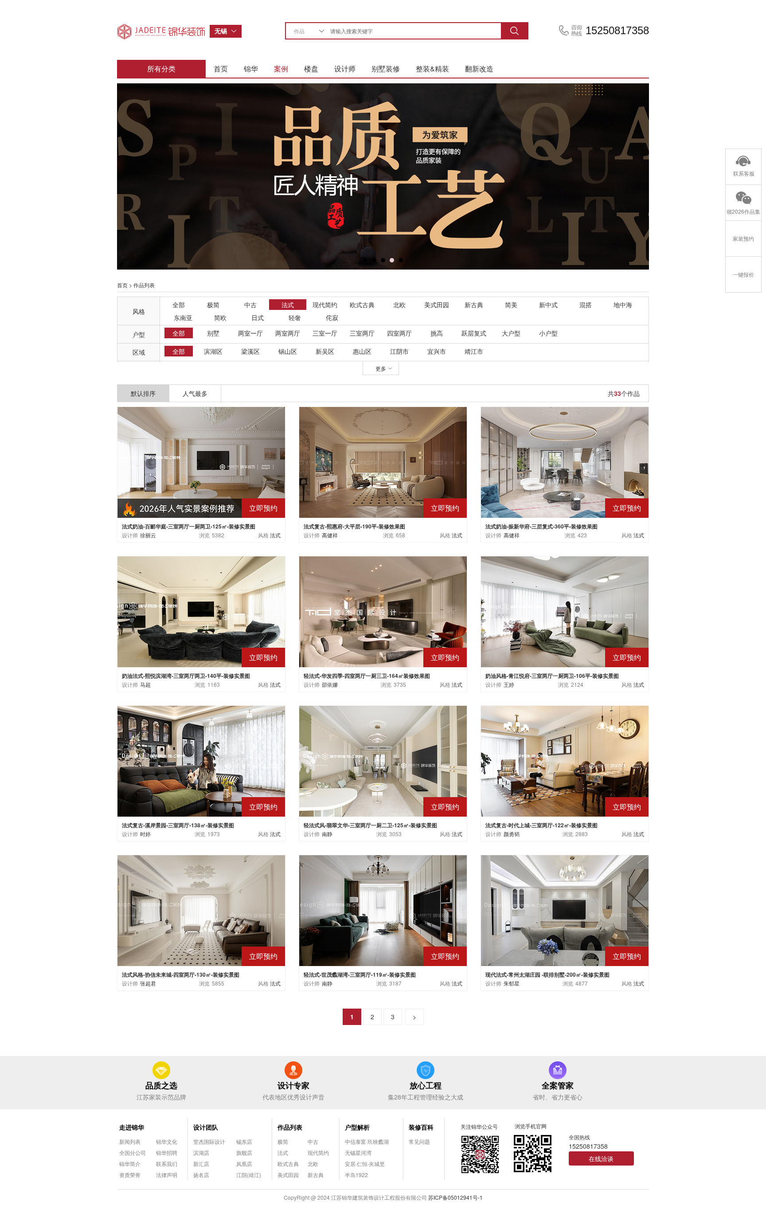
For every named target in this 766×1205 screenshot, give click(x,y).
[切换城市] (236, 31)
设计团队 (205, 1127)
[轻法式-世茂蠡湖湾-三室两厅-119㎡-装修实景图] (383, 909)
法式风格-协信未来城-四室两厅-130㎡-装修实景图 (180, 974)
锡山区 (287, 351)
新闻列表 (130, 1141)
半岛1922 (356, 1174)
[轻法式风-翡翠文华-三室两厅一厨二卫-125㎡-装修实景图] (383, 760)
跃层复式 (473, 333)
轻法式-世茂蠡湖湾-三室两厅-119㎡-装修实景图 (360, 974)
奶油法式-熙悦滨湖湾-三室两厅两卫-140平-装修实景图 (186, 676)
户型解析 (357, 1127)
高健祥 (330, 535)
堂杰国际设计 (209, 1141)
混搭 (585, 304)
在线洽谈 (601, 1158)
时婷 (145, 833)
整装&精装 (432, 68)
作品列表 (289, 1127)
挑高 (436, 333)
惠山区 (362, 351)
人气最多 (195, 393)
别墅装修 (385, 68)
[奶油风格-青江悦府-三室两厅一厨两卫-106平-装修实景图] (565, 610)
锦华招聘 (166, 1152)
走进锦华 (131, 1127)
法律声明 (166, 1174)
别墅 (213, 333)
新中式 (548, 304)
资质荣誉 (130, 1174)
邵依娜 (330, 684)
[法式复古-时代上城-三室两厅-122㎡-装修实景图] (565, 760)
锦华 (251, 68)
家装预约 (743, 238)
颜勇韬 (512, 833)
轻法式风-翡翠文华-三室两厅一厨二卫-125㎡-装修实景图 (370, 825)
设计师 (345, 68)
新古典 (474, 304)
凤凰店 (244, 1163)
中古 (250, 304)
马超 (145, 684)
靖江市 (474, 351)
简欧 (220, 317)
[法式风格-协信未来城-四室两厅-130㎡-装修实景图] (201, 909)
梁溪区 (250, 351)
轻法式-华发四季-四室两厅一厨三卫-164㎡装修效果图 (367, 676)
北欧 (399, 304)
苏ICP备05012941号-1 (455, 1197)
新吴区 (325, 351)
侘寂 (332, 317)
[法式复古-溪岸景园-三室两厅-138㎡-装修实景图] (201, 760)
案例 (281, 68)
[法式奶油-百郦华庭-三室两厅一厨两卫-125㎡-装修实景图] (201, 461)
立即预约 (263, 508)
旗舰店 (244, 1152)
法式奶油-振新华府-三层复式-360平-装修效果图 (541, 526)
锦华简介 (130, 1163)
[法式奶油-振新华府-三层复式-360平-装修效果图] (565, 461)
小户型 (548, 333)
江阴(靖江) (248, 1174)
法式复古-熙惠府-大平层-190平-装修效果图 (354, 526)
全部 (178, 304)
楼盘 (311, 68)
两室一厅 (250, 333)
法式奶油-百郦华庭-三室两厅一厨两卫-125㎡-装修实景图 (188, 526)
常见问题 (419, 1141)
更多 (380, 368)
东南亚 (183, 317)
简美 (511, 304)
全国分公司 (132, 1152)
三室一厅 (325, 333)
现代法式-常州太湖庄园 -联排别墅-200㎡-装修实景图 (547, 974)
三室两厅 (362, 333)
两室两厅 (287, 333)
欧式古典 (362, 304)
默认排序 (143, 393)
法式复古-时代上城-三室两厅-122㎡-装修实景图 (541, 825)
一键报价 (743, 274)
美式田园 (436, 304)
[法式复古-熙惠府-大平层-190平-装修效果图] (383, 461)
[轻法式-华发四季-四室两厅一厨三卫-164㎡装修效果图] (383, 610)
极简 (213, 304)
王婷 (509, 684)
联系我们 (166, 1163)
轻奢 (295, 317)
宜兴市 (436, 351)
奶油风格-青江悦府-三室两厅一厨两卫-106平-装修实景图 (552, 676)
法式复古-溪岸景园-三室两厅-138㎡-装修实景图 (178, 825)
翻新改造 (479, 68)
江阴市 (399, 351)
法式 (287, 304)
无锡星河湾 (358, 1152)
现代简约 (325, 304)
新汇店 (201, 1163)
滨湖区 (213, 351)
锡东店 (244, 1141)
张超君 (148, 983)
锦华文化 (166, 1141)
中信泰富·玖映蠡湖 (367, 1141)
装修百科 (421, 1127)
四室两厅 (399, 333)
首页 (221, 68)
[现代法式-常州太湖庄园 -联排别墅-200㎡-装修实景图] (565, 909)
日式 (257, 317)
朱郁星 (512, 983)
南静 (327, 833)
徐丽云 (148, 535)
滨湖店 (201, 1152)
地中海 (623, 304)
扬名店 (201, 1174)
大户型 (511, 333)
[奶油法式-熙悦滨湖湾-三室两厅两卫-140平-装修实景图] (201, 610)
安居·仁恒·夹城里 (365, 1163)
